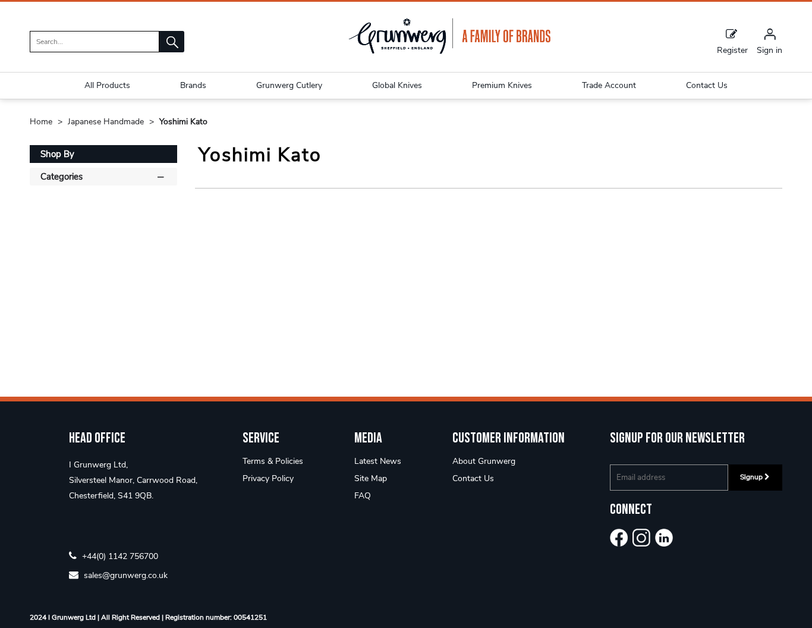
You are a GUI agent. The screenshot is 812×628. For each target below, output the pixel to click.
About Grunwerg (483, 461)
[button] (171, 41)
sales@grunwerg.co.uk (124, 575)
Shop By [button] (57, 154)
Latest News (377, 461)
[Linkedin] (664, 538)
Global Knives (397, 85)
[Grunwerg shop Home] (449, 51)
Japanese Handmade (107, 121)
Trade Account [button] (609, 85)
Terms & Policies (273, 461)
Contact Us (473, 478)
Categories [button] (61, 177)
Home (42, 121)
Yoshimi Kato (183, 121)
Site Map (370, 478)
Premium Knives (502, 85)
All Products (107, 85)
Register (732, 50)
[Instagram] (641, 538)
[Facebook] (619, 538)
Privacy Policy (268, 478)
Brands (193, 85)
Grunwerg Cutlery (289, 85)
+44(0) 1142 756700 (119, 556)
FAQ (362, 495)
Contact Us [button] (707, 85)
